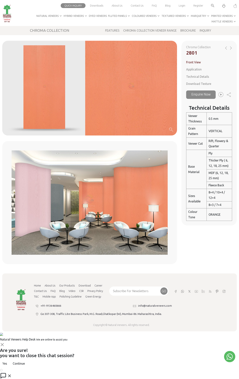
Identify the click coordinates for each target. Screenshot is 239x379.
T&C (36, 296)
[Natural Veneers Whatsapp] (182, 291)
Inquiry (205, 30)
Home (37, 285)
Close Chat (10, 369)
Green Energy (93, 296)
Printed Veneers (224, 16)
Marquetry (200, 16)
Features (112, 30)
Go (164, 291)
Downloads (96, 5)
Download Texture (198, 84)
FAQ (154, 5)
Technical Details (197, 76)
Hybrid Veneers (76, 16)
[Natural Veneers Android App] (223, 5)
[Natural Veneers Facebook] (175, 291)
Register (198, 5)
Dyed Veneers (98, 15)
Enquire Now (201, 94)
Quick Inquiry (73, 5)
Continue (19, 363)
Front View (193, 62)
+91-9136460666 (51, 305)
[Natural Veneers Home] (21, 299)
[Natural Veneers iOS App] (233, 5)
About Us (117, 5)
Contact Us (137, 5)
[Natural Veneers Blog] (210, 291)
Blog (167, 5)
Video (72, 290)
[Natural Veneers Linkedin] (203, 291)
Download (85, 285)
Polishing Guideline (71, 296)
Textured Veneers (176, 16)
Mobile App (49, 296)
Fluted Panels (119, 16)
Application (194, 69)
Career (98, 285)
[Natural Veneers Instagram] (224, 291)
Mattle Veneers (224, 21)
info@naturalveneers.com (155, 305)
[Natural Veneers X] (189, 291)
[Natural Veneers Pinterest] (217, 291)
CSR (81, 290)
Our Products (67, 285)
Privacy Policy (95, 290)
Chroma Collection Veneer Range (150, 30)
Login (182, 5)
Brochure (188, 30)
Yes (4, 363)
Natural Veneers (49, 16)
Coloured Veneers (146, 16)
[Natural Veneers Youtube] (196, 291)
